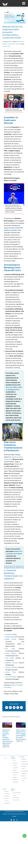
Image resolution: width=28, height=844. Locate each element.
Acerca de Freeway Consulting (15, 765)
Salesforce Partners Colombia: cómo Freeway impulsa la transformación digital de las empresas (7, 725)
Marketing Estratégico (15, 781)
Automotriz (7, 796)
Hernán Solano (9, 637)
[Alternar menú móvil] (24, 3)
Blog (19, 41)
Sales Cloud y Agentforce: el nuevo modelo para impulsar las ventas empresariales (21, 725)
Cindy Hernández (10, 677)
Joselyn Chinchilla (11, 667)
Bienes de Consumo (7, 799)
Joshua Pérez (10, 672)
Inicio (14, 760)
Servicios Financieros (7, 792)
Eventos (17, 43)
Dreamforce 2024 (11, 43)
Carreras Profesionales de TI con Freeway (16, 774)
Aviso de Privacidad (11, 814)
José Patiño (9, 658)
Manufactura (7, 803)
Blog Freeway (16, 797)
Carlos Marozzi (10, 653)
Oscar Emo (8, 634)
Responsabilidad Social (16, 794)
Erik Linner (10, 648)
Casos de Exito (16, 800)
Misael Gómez (10, 639)
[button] (3, 735)
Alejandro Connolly (11, 663)
